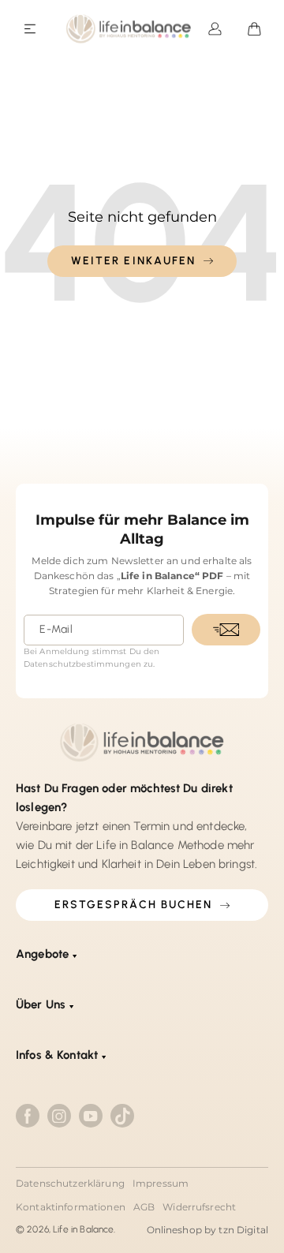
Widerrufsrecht (199, 1207)
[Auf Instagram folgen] (59, 1116)
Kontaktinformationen (70, 1207)
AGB (144, 1207)
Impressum (161, 1183)
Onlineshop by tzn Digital (208, 1230)
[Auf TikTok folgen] (122, 1116)
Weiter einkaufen (133, 260)
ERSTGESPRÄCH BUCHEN (133, 904)
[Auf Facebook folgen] (27, 1116)
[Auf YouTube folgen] (91, 1116)
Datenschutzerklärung (70, 1183)
